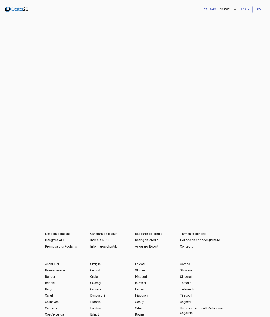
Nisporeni (141, 295)
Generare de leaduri (103, 234)
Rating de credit (146, 240)
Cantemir (51, 308)
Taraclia (185, 283)
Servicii (225, 9)
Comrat (95, 270)
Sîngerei (186, 277)
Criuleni (95, 277)
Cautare (210, 9)
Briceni (50, 283)
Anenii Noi (52, 264)
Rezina (139, 314)
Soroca (185, 264)
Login (245, 9)
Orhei (138, 308)
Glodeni (140, 270)
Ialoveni (140, 283)
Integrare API (54, 240)
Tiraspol (186, 295)
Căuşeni (95, 289)
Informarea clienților (104, 246)
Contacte (187, 246)
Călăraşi (95, 283)
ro (259, 9)
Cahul (49, 295)
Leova (139, 289)
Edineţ (94, 314)
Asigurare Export (146, 246)
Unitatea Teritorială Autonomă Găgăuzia (201, 310)
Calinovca (52, 302)
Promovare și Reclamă (61, 246)
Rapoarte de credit (148, 234)
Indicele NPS (99, 240)
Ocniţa (139, 302)
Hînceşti (141, 277)
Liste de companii (57, 234)
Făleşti (140, 264)
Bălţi (48, 289)
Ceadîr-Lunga (54, 314)
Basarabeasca (55, 270)
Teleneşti (187, 289)
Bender (50, 277)
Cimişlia (95, 264)
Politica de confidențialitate (200, 240)
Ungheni (185, 302)
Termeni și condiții (193, 234)
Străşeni (186, 270)
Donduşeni (97, 295)
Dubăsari (96, 308)
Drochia (95, 302)
